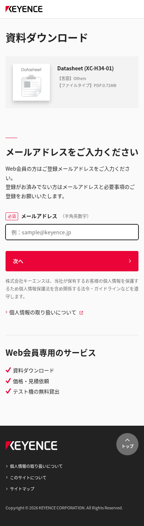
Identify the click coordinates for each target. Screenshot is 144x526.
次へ (18, 261)
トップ (127, 446)
